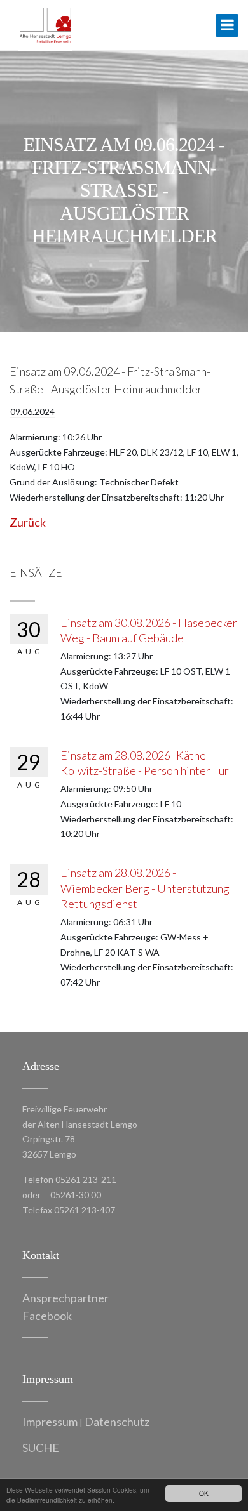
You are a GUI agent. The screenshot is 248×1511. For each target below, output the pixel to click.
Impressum (50, 1422)
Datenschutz (117, 1422)
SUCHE (40, 1448)
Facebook (47, 1316)
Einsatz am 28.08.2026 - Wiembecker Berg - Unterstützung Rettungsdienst (145, 888)
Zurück (28, 522)
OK (204, 1493)
